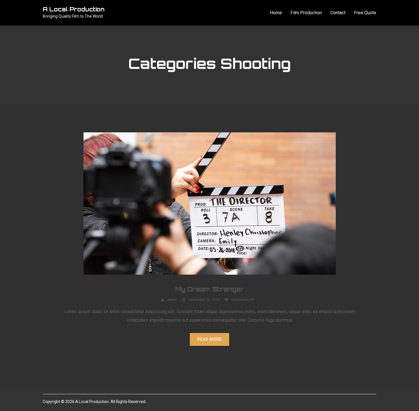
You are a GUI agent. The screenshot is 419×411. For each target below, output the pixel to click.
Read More (209, 339)
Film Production (306, 12)
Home (276, 12)
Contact (337, 12)
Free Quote (365, 12)
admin (172, 300)
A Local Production (74, 9)
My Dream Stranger (209, 289)
